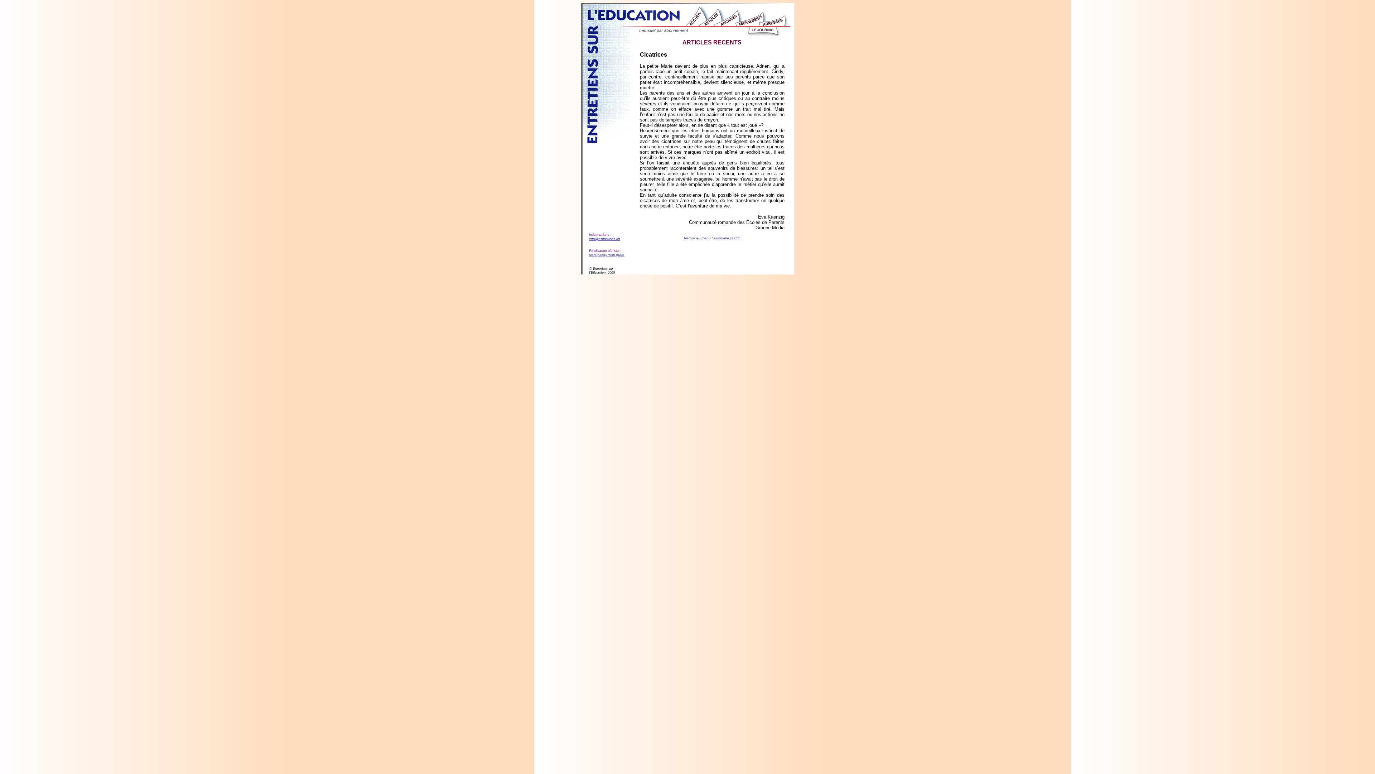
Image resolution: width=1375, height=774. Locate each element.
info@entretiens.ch (604, 239)
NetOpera (597, 255)
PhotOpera (615, 255)
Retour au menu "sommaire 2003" (712, 238)
